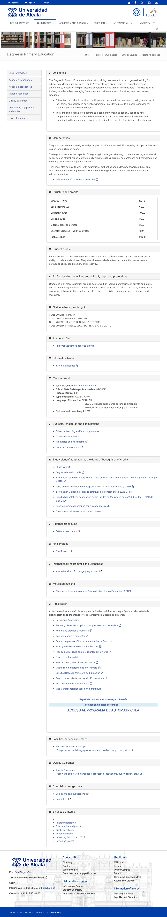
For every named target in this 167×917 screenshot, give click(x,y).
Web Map (40, 912)
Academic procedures (20, 86)
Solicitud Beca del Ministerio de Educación (78, 672)
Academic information (20, 79)
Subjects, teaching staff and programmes (77, 431)
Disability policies (65, 830)
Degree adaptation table (68, 472)
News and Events (65, 840)
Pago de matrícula (65, 657)
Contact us (61, 799)
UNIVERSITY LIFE (146, 23)
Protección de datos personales (101, 704)
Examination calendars (67, 447)
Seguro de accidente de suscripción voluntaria (80, 678)
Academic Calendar (124, 880)
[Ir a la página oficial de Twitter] (142, 3)
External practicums (66, 531)
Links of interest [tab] (17, 118)
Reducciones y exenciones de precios (75, 662)
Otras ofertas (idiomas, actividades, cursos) (79, 511)
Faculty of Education (85, 385)
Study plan (61, 467)
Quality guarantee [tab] (18, 100)
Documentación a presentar (70, 636)
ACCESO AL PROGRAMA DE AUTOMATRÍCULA (103, 710)
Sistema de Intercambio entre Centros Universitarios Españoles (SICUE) (93, 591)
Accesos (15, 2)
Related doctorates (66, 822)
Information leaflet (65, 365)
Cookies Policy (54, 912)
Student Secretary (72, 889)
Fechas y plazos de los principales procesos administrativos (87, 625)
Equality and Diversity (125, 897)
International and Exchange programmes (77, 571)
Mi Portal (118, 862)
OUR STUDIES (44, 23)
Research (99, 23)
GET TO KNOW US (19, 23)
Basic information (18, 72)
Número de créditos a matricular (73, 630)
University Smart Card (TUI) (70, 837)
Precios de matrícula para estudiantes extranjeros (82, 651)
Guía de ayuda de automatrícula (72, 683)
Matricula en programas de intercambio (77, 667)
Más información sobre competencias (75, 179)
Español (31, 2)
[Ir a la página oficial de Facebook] (136, 3)
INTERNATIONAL (121, 23)
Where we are (70, 869)
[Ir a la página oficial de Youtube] (156, 3)
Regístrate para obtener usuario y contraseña (103, 699)
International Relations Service (79, 893)
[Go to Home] (27, 12)
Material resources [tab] (18, 93)
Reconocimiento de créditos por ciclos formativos (82, 506)
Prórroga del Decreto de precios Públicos (77, 646)
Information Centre (73, 886)
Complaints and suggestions (70, 793)
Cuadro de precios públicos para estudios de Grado (82, 641)
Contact (67, 866)
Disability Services (123, 893)
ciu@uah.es (49, 887)
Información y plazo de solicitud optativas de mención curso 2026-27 (92, 491)
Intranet (118, 866)
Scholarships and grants (68, 826)
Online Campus (122, 869)
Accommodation (64, 833)
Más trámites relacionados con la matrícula (78, 688)
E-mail (117, 873)
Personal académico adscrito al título (75, 345)
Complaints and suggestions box (80, 873)
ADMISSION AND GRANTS (72, 23)
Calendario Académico (67, 436)
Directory (68, 862)
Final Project (62, 551)
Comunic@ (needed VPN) (127, 877)
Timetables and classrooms (70, 441)
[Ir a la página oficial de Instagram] (149, 3)
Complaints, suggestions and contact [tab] (21, 109)
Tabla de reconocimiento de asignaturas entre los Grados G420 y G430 (93, 486)
